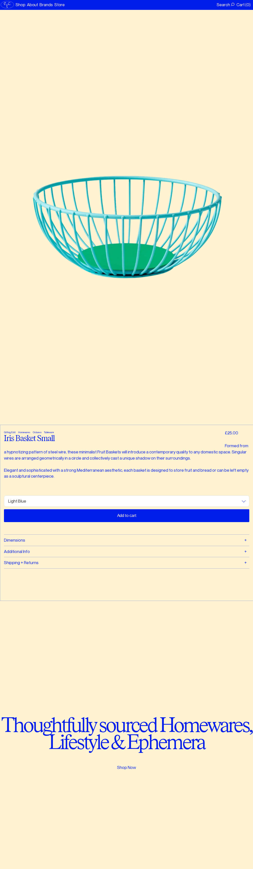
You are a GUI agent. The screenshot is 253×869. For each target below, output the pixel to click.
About (32, 4)
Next (187, 217)
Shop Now (126, 767)
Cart (242, 4)
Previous (66, 217)
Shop (20, 4)
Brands (46, 4)
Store (59, 4)
